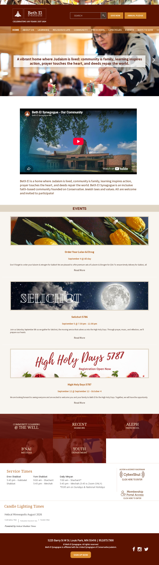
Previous (5, 59)
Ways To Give (145, 29)
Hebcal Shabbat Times (26, 526)
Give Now (115, 15)
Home (15, 29)
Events (129, 29)
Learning (43, 29)
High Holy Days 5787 (79, 384)
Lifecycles (115, 29)
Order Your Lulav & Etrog (79, 252)
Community (81, 29)
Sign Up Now (81, 554)
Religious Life (61, 29)
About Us (28, 29)
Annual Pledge (135, 15)
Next (153, 59)
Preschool (98, 29)
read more (79, 270)
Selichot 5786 (79, 317)
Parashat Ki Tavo (32, 521)
